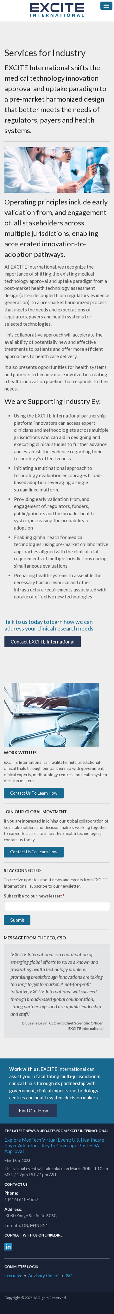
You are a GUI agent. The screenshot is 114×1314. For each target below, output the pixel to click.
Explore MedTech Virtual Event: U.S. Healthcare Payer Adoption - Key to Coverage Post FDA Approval (54, 1145)
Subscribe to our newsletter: (34, 895)
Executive (13, 1275)
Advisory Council (44, 1275)
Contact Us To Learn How (33, 793)
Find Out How (33, 1110)
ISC (69, 1275)
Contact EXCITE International (42, 641)
